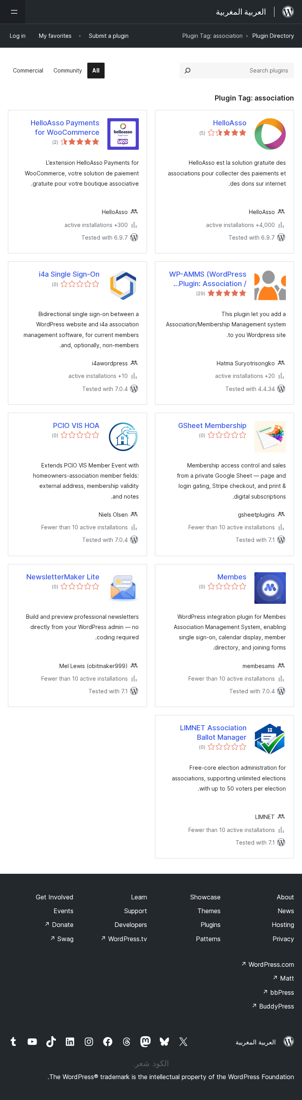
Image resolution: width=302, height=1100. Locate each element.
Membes (232, 577)
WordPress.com (267, 964)
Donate (59, 925)
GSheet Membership (212, 425)
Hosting (283, 925)
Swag (62, 939)
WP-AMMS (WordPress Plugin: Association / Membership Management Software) (207, 279)
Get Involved (55, 897)
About (285, 897)
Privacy (283, 939)
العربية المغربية (256, 1042)
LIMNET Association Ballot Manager (213, 732)
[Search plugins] (187, 70)
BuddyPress (272, 1006)
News (286, 911)
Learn (139, 897)
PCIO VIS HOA (76, 425)
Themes (209, 911)
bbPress (278, 992)
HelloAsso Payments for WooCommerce (65, 127)
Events (63, 911)
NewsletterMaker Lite (62, 577)
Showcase (205, 897)
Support (135, 911)
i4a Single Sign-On (69, 274)
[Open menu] (12, 12)
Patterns (208, 939)
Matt (283, 978)
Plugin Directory (273, 35)
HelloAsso (230, 123)
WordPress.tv (123, 939)
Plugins (211, 925)
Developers (130, 925)
